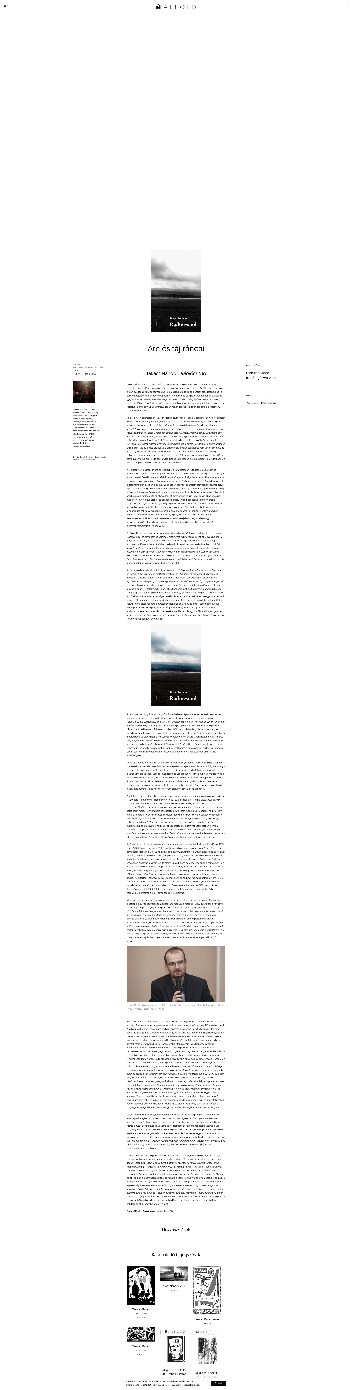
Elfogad (218, 1383)
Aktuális (86, 367)
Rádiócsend (77, 459)
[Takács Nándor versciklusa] (141, 1285)
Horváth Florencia (84, 374)
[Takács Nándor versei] (174, 1273)
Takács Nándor (89, 459)
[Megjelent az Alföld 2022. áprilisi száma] (207, 1347)
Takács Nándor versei (173, 1286)
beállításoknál (169, 1385)
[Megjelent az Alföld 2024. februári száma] (174, 1346)
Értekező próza (97, 367)
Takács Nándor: (141, 1211)
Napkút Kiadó (99, 457)
